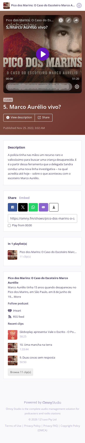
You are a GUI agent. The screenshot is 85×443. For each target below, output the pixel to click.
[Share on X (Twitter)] (22, 207)
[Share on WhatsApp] (33, 207)
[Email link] (43, 207)
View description (21, 117)
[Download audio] (53, 207)
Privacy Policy (32, 426)
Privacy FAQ (50, 426)
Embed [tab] (24, 198)
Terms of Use (13, 426)
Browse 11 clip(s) (20, 372)
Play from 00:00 (22, 225)
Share (45, 117)
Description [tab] (16, 147)
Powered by (33, 402)
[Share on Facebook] (12, 207)
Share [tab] (12, 198)
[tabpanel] (42, 166)
